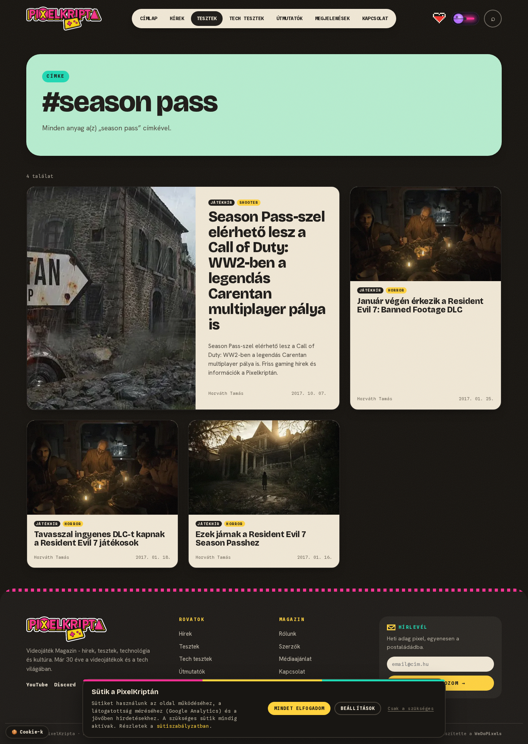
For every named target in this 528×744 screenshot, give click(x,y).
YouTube (37, 685)
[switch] (465, 18)
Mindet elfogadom (299, 708)
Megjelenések (332, 18)
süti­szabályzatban (183, 726)
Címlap (148, 18)
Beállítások (358, 708)
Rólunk (287, 633)
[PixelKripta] (64, 19)
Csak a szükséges (411, 708)
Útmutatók (289, 18)
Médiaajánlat (295, 658)
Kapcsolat (375, 18)
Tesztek (207, 18)
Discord (65, 685)
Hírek (177, 18)
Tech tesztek (246, 18)
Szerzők (289, 646)
